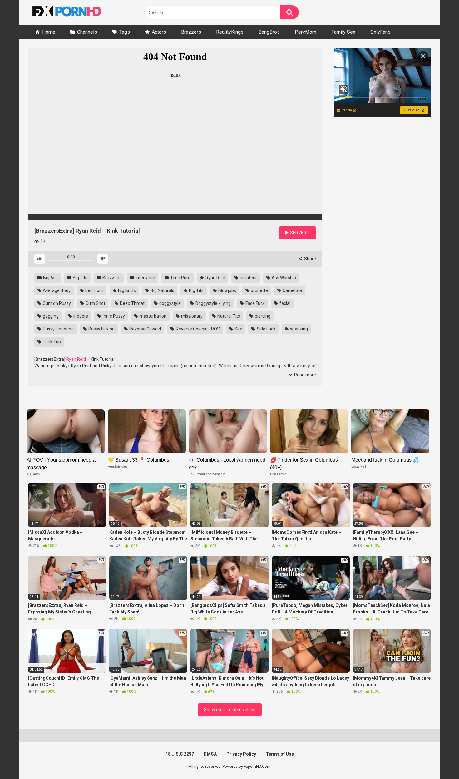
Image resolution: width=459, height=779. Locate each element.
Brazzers (191, 32)
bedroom (93, 290)
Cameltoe (292, 290)
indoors (80, 316)
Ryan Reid (215, 277)
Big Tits (79, 277)
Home (48, 32)
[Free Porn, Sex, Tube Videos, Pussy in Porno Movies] (75, 12)
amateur (248, 277)
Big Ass (50, 277)
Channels (87, 32)
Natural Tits (228, 316)
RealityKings (230, 32)
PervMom (305, 32)
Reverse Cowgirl (144, 328)
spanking (298, 328)
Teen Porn (179, 277)
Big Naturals (162, 290)
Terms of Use (280, 754)
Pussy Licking (101, 328)
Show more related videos (229, 709)
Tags (124, 32)
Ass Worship (283, 277)
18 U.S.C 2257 (179, 754)
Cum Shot (95, 303)
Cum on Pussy (56, 303)
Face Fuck (254, 303)
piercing (262, 316)
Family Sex (343, 32)
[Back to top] (438, 760)
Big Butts (126, 290)
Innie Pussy (113, 316)
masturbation (152, 316)
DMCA (210, 754)
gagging (50, 316)
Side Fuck (265, 328)
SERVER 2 (299, 232)
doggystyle (169, 303)
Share (309, 258)
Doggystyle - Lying (213, 303)
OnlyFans (380, 32)
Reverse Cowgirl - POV (197, 328)
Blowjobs (226, 290)
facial (284, 303)
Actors (159, 32)
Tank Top (51, 341)
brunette (259, 290)
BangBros (269, 32)
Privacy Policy (241, 754)
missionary (191, 316)
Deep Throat (132, 303)
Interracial (145, 277)
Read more (304, 374)
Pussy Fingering (58, 328)
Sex (238, 328)
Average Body (56, 290)
